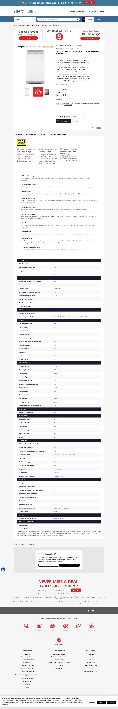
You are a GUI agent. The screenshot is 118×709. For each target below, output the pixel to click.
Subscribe (76, 590)
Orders (91, 660)
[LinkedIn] (97, 610)
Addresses (91, 657)
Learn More (90, 38)
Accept (112, 702)
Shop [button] (18, 20)
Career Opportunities (27, 657)
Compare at (59, 90)
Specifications (31, 134)
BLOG (78, 630)
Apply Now (28, 38)
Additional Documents (58, 134)
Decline (101, 702)
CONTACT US (91, 630)
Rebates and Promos (27, 660)
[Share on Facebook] (98, 128)
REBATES (65, 630)
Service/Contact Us (59, 654)
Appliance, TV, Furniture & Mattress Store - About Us (27, 675)
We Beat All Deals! (59, 31)
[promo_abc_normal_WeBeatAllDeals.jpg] (38, 96)
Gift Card (27, 684)
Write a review (74, 49)
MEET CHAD (59, 644)
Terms (60, 598)
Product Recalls (59, 665)
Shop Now (89, 3)
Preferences (91, 702)
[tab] (19, 134)
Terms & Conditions (97, 603)
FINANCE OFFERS (39, 630)
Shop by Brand (27, 681)
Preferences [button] (5, 704)
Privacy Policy (27, 662)
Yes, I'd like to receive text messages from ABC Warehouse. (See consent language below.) (59, 593)
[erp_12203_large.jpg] (35, 67)
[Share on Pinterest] (100, 128)
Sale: (58, 95)
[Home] (15, 25)
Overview (19, 134)
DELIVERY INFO (26, 630)
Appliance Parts (59, 660)
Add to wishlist (73, 121)
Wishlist (90, 668)
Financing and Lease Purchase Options (59, 662)
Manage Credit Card (91, 665)
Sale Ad (27, 654)
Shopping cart (91, 662)
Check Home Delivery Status (59, 657)
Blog (27, 687)
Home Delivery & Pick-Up (27, 668)
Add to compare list (77, 121)
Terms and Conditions (27, 665)
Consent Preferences (27, 678)
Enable (69, 565)
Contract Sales (59, 668)
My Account (100, 19)
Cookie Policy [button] (48, 702)
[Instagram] (93, 610)
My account (90, 654)
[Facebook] (88, 610)
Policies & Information (27, 671)
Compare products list (90, 671)
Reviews (43, 134)
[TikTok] (101, 610)
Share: (94, 128)
